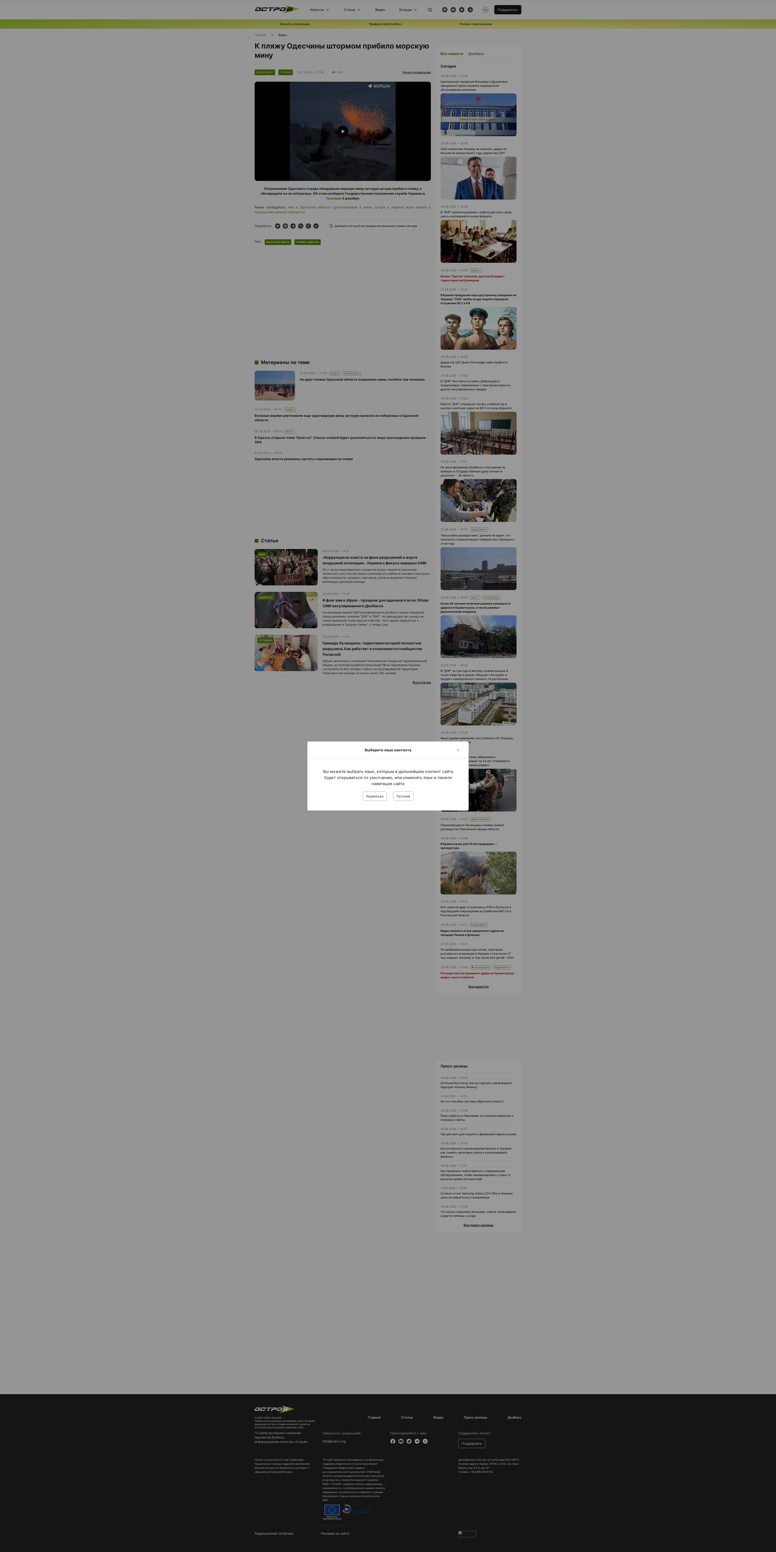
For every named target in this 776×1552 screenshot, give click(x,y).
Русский (403, 796)
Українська (374, 796)
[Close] (458, 750)
